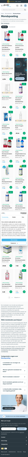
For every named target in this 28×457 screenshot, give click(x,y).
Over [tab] (23, 217)
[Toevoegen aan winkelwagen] (11, 54)
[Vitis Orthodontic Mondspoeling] (7, 249)
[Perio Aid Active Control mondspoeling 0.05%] (20, 36)
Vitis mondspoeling (12, 349)
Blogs (24, 451)
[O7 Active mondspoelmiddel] (20, 249)
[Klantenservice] (17, 5)
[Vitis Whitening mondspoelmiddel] (7, 196)
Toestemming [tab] (5, 217)
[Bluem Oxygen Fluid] (20, 116)
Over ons (19, 451)
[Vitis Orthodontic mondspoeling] (20, 170)
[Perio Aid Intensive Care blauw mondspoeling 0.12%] (7, 36)
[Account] (21, 5)
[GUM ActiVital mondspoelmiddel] (20, 275)
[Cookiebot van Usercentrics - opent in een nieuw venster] (20, 213)
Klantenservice (12, 451)
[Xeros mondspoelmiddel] (7, 170)
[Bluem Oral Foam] (7, 88)
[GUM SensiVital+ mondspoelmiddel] (7, 275)
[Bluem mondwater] (7, 64)
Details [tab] (14, 217)
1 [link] (9, 297)
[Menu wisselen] (2, 5)
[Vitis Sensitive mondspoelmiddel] (20, 196)
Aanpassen (13, 243)
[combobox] (14, 9)
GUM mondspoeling (16, 348)
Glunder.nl (7, 454)
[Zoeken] (25, 10)
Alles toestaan (14, 239)
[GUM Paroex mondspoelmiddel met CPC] (7, 142)
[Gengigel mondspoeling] (7, 116)
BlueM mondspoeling (6, 348)
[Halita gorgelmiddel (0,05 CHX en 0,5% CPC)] (20, 142)
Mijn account (4, 451)
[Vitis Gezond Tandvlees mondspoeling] (20, 88)
